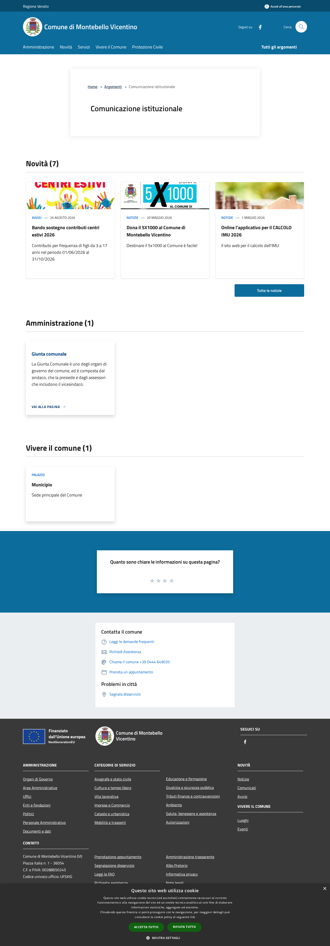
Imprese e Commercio (112, 805)
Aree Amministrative (40, 788)
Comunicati (246, 788)
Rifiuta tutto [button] (184, 927)
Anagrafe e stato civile (112, 779)
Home (92, 87)
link (192, 917)
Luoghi (243, 820)
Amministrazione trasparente (190, 857)
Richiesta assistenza (111, 883)
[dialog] (165, 915)
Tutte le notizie (269, 290)
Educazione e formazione (186, 779)
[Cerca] (301, 27)
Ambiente (174, 805)
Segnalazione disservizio (114, 865)
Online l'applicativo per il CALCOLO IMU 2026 (256, 231)
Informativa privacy (182, 874)
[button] (165, 937)
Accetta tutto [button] (146, 927)
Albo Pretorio (176, 865)
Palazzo (38, 474)
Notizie (132, 217)
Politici (28, 814)
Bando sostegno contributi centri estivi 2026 (65, 231)
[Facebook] (258, 26)
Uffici (27, 796)
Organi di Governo (38, 779)
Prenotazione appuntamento (117, 857)
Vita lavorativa (106, 796)
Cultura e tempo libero (112, 788)
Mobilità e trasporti (110, 822)
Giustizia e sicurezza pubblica (190, 787)
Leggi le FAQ (104, 874)
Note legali (175, 883)
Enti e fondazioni (36, 805)
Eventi (242, 829)
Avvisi (37, 217)
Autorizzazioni (177, 822)
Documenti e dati (37, 831)
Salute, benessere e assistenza (191, 813)
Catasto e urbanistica (111, 814)
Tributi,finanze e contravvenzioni (193, 796)
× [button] (324, 889)
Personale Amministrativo (44, 822)
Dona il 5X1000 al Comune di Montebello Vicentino (156, 231)
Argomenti (113, 87)
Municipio (42, 484)
